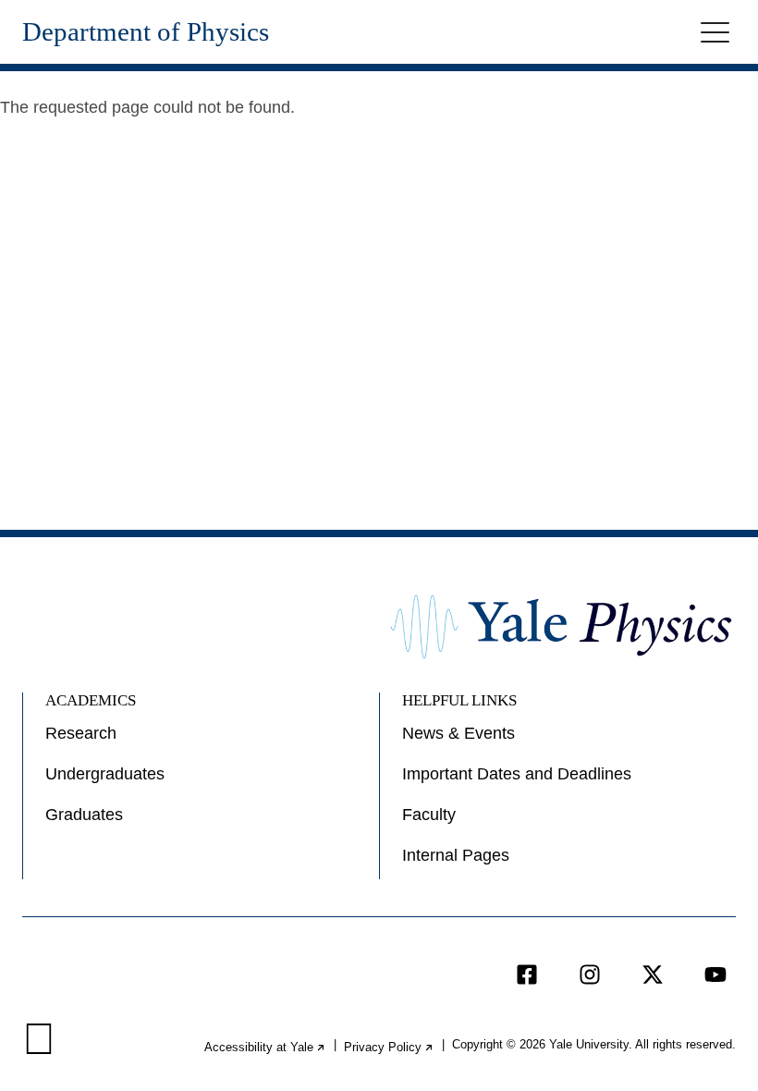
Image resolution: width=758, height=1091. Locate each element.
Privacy (389, 1047)
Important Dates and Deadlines (516, 774)
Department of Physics (145, 31)
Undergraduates (105, 774)
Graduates (84, 814)
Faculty (429, 814)
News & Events (458, 733)
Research (80, 733)
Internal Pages (455, 855)
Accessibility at (265, 1047)
